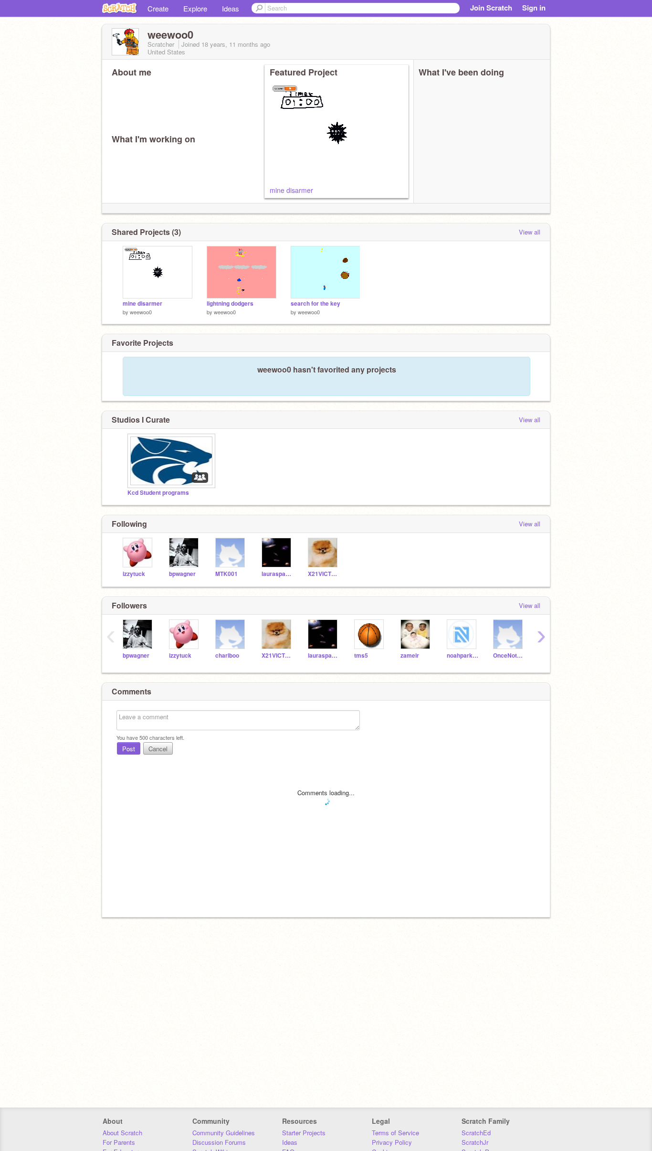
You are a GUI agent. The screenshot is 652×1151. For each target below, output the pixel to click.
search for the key (315, 303)
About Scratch (122, 1132)
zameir (409, 655)
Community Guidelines (223, 1132)
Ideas (230, 8)
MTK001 (226, 574)
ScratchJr (475, 1142)
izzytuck (134, 574)
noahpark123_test (463, 655)
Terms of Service (395, 1132)
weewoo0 (141, 312)
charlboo (227, 655)
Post (128, 748)
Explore (195, 8)
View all (529, 231)
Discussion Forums (219, 1142)
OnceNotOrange (509, 655)
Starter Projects (304, 1132)
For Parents (119, 1142)
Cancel (158, 748)
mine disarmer (291, 190)
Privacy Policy (392, 1142)
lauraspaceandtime (278, 574)
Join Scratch (491, 7)
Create (157, 8)
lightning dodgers (230, 303)
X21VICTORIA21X (324, 574)
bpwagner (182, 574)
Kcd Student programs (158, 493)
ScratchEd (476, 1132)
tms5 (361, 655)
